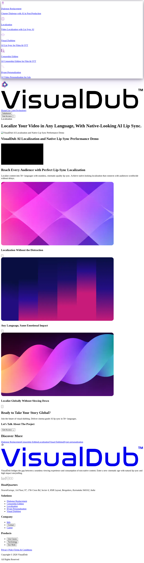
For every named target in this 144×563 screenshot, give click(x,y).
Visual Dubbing (14, 511)
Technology (21, 110)
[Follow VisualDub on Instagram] (8, 479)
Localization (12, 506)
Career (10, 527)
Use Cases (11, 110)
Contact (11, 525)
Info (8, 522)
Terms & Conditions (23, 550)
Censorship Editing (15, 504)
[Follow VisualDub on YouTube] (11, 479)
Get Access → (8, 430)
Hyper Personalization (16, 509)
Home (4, 110)
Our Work (12, 545)
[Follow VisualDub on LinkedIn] (2, 479)
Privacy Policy (7, 550)
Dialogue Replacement (17, 501)
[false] (2, 255)
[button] (72, 219)
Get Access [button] (7, 116)
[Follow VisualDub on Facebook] (5, 479)
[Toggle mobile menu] (14, 116)
